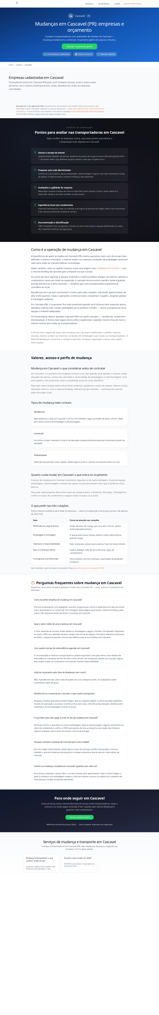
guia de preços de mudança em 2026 (89, 568)
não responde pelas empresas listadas (88, 111)
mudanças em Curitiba (108, 268)
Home (11, 65)
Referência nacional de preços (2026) (61, 824)
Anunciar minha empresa (132, 4)
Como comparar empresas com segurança (96, 824)
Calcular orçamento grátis (79, 46)
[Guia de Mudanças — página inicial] (31, 4)
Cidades (117, 4)
